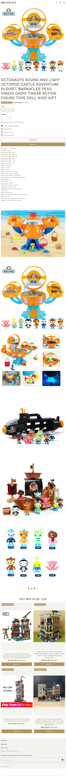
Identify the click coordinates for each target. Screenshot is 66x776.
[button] (64, 2)
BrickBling (6, 766)
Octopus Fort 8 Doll (7, 110)
